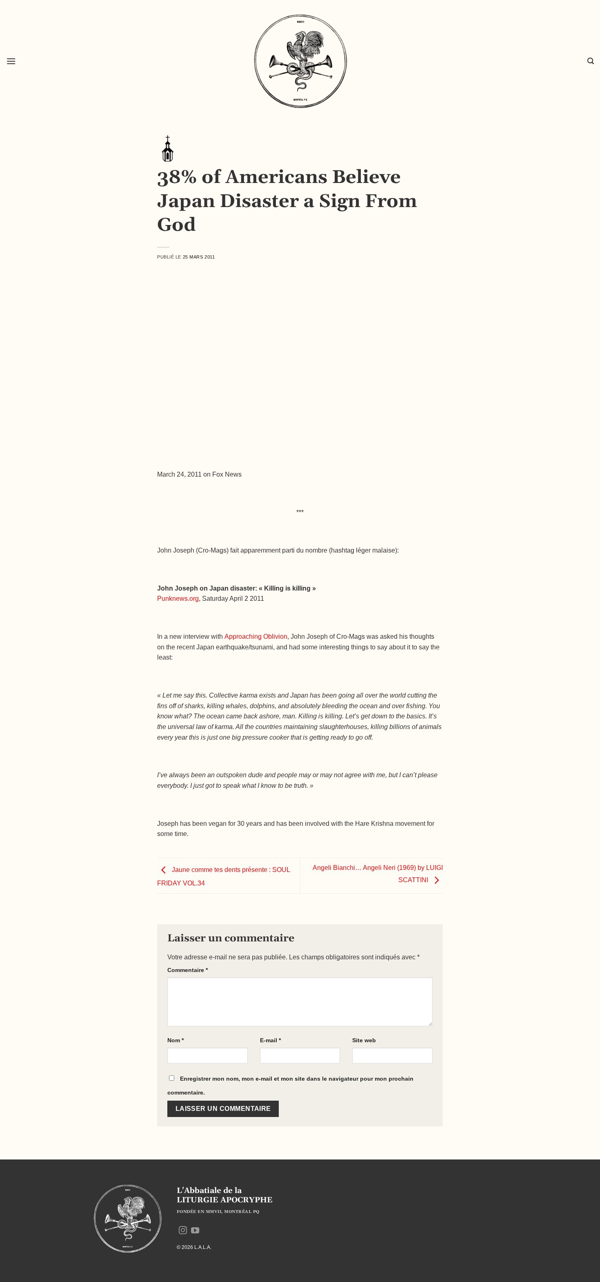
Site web (364, 1040)
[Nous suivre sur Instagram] (183, 1230)
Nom (175, 1040)
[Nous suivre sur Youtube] (195, 1230)
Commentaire (187, 970)
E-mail (270, 1040)
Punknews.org (178, 598)
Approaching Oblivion (255, 636)
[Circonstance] (167, 148)
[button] (11, 61)
